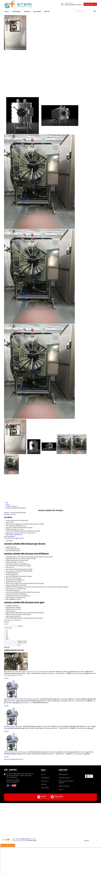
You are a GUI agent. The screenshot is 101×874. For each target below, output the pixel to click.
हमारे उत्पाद (27, 11)
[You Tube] (12, 785)
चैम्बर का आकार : (24, 701)
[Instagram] (15, 785)
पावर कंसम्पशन (10, 589)
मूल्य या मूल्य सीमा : (53, 671)
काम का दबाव (9, 571)
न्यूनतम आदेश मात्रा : (49, 673)
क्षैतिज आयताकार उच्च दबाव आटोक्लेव (66, 782)
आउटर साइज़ (9, 569)
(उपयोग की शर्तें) (32, 839)
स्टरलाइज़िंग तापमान (11, 596)
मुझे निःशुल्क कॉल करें (17, 759)
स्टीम (7, 599)
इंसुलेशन (8, 559)
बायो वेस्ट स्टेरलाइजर (9, 726)
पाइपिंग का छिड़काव (11, 574)
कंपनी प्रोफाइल (16, 11)
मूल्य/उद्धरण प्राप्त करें (9, 514)
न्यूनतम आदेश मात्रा (11, 547)
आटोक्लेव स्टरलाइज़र (64, 778)
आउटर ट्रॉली (9, 576)
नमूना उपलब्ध (9, 611)
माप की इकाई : (68, 671)
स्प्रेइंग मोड (8, 585)
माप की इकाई (9, 549)
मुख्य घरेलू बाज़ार (10, 616)
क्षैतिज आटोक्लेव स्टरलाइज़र (11, 671)
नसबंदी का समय (10, 582)
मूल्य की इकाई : (82, 673)
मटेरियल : (32, 673)
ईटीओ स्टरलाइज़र (63, 774)
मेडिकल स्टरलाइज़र (64, 786)
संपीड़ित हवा (9, 562)
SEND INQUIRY (7, 759)
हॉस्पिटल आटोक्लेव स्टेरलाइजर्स (12, 752)
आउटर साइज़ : (32, 671)
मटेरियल (8, 560)
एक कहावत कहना (89, 4)
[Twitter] (10, 785)
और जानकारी (37, 11)
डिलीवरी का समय (10, 609)
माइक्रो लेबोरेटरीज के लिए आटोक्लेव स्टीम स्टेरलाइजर (18, 699)
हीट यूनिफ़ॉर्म (9, 573)
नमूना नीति (9, 613)
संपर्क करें (46, 11)
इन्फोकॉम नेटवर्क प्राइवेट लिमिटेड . (19, 840)
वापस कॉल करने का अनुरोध (11, 538)
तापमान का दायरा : (33, 703)
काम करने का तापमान (12, 564)
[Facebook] (8, 785)
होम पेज (7, 11)
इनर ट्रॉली (8, 566)
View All (61, 789)
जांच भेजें (21, 538)
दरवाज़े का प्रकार (10, 592)
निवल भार (8, 578)
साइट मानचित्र (45, 788)
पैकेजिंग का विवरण (11, 614)
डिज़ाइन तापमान (10, 580)
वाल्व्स (7, 557)
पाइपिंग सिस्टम (10, 590)
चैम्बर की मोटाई (10, 597)
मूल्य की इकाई (10, 550)
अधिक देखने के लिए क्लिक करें (14, 535)
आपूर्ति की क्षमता (10, 607)
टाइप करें (8, 567)
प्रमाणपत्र (8, 618)
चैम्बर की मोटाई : (65, 673)
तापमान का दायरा (10, 594)
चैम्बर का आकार (10, 583)
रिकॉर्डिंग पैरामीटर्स (10, 587)
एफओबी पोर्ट (9, 606)
